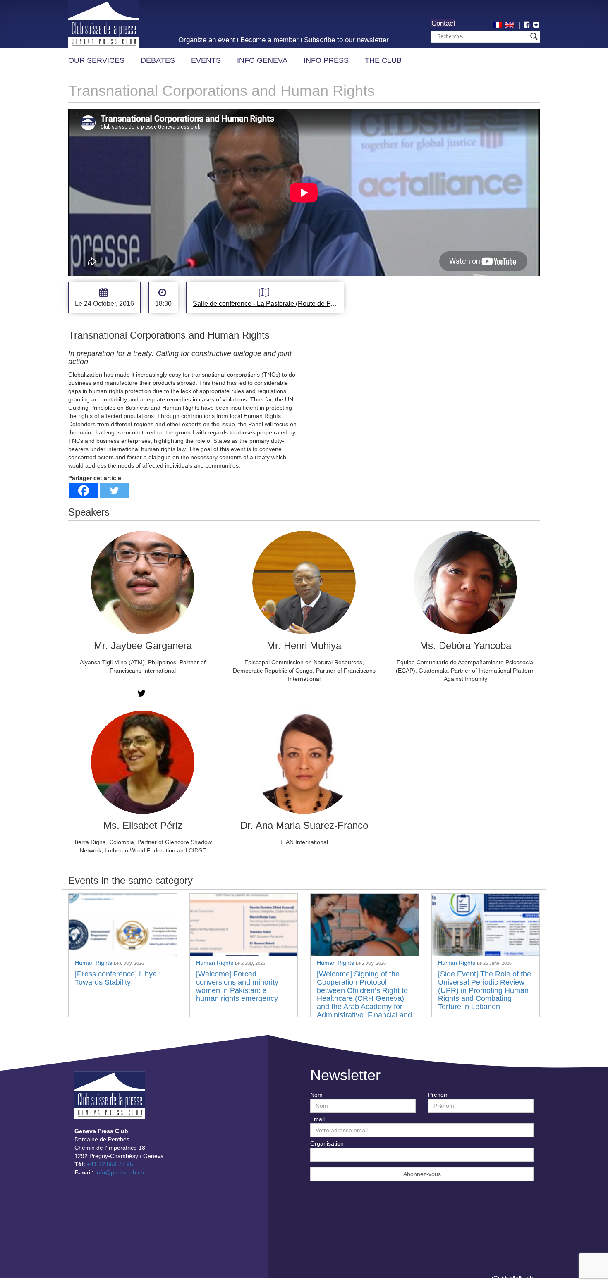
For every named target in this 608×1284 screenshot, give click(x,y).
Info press (326, 60)
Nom (316, 1094)
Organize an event (206, 40)
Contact (443, 23)
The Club (383, 60)
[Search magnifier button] (534, 36)
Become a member (269, 40)
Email (317, 1119)
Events (206, 60)
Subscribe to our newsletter (346, 40)
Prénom (438, 1094)
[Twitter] (114, 490)
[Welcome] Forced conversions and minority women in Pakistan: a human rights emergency (237, 986)
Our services (96, 60)
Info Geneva (262, 60)
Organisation (327, 1143)
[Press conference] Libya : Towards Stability (118, 978)
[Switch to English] (511, 24)
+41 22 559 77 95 (110, 1164)
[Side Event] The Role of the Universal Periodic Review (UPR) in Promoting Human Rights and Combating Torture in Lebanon (484, 990)
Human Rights (94, 962)
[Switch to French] (498, 24)
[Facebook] (83, 490)
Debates (158, 60)
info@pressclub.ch (120, 1172)
